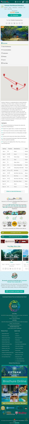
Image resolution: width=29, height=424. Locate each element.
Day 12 (4, 181)
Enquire (15, 15)
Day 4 (4, 159)
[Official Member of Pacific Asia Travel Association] (10, 408)
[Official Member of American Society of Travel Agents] (19, 408)
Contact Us (17, 335)
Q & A (4, 59)
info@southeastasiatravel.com (15, 325)
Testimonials (17, 339)
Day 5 (4, 162)
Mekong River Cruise (19, 354)
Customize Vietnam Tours (15, 291)
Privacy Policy (17, 350)
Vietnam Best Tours (5, 333)
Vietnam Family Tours (6, 342)
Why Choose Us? (18, 337)
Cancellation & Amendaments (20, 344)
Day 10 (4, 175)
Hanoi (6, 7)
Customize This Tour (15, 232)
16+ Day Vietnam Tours (6, 356)
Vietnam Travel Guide (19, 352)
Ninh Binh (20, 7)
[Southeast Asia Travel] (14, 311)
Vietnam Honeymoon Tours (7, 344)
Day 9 (4, 173)
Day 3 (4, 156)
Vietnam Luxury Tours (6, 348)
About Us (17, 333)
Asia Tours (19, 328)
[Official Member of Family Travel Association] (8, 413)
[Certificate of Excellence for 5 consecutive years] (26, 408)
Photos (4, 56)
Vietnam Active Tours (5, 346)
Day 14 (4, 186)
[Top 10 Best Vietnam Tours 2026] (14, 242)
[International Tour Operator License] (3, 408)
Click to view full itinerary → (14, 191)
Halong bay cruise (18, 356)
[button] (4, 75)
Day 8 (4, 170)
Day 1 (4, 151)
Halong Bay (14, 7)
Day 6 (4, 165)
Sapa (10, 7)
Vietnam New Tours (5, 335)
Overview (5, 43)
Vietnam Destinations (19, 348)
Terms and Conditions (19, 346)
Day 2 (4, 154)
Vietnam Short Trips (5, 350)
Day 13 (4, 184)
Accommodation (7, 49)
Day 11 (4, 178)
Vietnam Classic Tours (6, 337)
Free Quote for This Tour (15, 236)
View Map (5, 63)
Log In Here (17, 422)
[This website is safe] (21, 413)
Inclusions (5, 53)
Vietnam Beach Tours (6, 339)
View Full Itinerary (6, 46)
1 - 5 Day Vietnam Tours (19, 358)
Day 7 (4, 167)
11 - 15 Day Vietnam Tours (6, 354)
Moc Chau (10, 9)
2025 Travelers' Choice (13, 204)
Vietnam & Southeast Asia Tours (7, 352)
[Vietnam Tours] (5, 2)
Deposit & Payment (18, 342)
